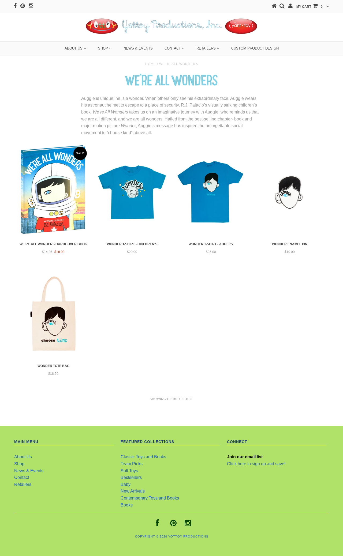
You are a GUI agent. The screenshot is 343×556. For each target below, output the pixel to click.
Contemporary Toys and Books (150, 498)
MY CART (309, 7)
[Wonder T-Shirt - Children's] (132, 192)
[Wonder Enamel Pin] (289, 192)
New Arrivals (133, 491)
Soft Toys (129, 470)
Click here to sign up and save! (256, 464)
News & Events (28, 470)
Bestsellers (131, 477)
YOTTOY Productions (188, 536)
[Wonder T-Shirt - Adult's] (211, 192)
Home (150, 64)
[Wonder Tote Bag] (53, 314)
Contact (21, 477)
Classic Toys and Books (143, 457)
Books (127, 505)
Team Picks (132, 464)
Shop (19, 464)
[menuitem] (75, 48)
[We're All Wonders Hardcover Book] (53, 190)
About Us (23, 457)
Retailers (22, 484)
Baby (126, 484)
